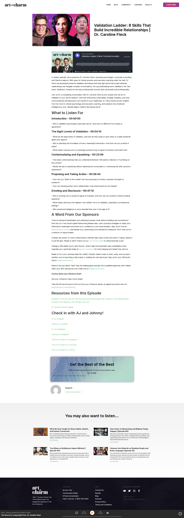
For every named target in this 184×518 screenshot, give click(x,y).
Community (126, 5)
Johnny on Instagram (60, 334)
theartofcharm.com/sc (61, 229)
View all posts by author (73, 392)
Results (148, 5)
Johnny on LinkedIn (60, 324)
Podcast (98, 499)
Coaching (138, 5)
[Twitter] (129, 491)
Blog (116, 5)
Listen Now (54, 440)
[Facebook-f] (139, 491)
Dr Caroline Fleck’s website (62, 307)
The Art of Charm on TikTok (63, 350)
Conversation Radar (70, 493)
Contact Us (99, 490)
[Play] (92, 513)
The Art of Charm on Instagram (64, 340)
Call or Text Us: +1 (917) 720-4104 (75, 499)
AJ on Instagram (58, 329)
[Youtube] (124, 491)
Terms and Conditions (103, 505)
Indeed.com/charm (96, 269)
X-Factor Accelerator (71, 496)
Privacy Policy (100, 502)
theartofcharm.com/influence (63, 287)
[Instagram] (134, 491)
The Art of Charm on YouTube (64, 345)
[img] (180, 513)
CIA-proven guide (96, 241)
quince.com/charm (86, 249)
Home (108, 5)
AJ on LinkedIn (58, 319)
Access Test (67, 490)
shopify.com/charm (65, 260)
